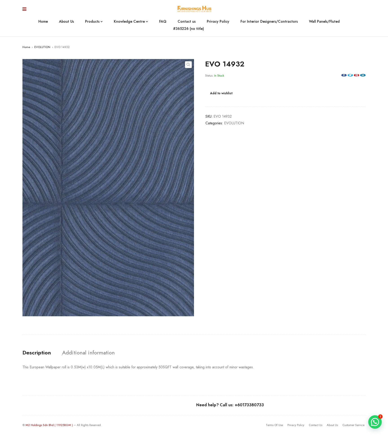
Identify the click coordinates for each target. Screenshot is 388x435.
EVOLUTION (42, 47)
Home (26, 47)
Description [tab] (36, 352)
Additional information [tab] (88, 352)
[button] (188, 64)
